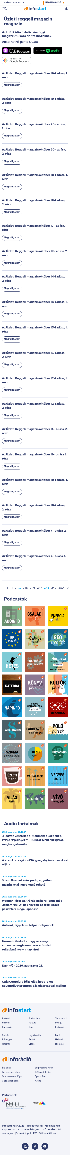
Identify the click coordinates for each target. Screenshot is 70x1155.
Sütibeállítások (47, 1133)
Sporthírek (40, 1076)
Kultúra (32, 1023)
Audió (32, 1039)
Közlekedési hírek (11, 1072)
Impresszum (9, 1129)
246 (32, 588)
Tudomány (34, 1018)
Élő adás (6, 1068)
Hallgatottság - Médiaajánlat (43, 1126)
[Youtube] (44, 1146)
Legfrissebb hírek (44, 1068)
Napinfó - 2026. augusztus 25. (22, 965)
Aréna (38, 1081)
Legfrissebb (35, 1035)
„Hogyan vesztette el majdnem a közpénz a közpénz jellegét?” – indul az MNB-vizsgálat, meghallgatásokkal (33, 840)
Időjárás (59, 1044)
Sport (31, 1027)
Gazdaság (7, 1027)
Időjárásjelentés (43, 1072)
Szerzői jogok (23, 1133)
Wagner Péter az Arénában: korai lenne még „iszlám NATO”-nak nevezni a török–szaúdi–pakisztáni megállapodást (32, 905)
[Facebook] (35, 1146)
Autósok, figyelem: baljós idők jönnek (28, 925)
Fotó (57, 1035)
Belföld (6, 1018)
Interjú (58, 1023)
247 (39, 588)
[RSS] (25, 1146)
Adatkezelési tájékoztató (32, 1129)
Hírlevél (59, 1039)
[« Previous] (8, 588)
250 (61, 588)
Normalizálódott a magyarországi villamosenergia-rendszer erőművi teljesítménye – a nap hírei (26, 945)
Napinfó (6, 1044)
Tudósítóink (61, 1018)
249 (53, 588)
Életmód (59, 1027)
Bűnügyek (7, 1039)
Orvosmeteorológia (12, 1076)
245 (25, 588)
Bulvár (5, 1035)
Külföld (6, 1023)
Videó (32, 1044)
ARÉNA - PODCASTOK (14, 3)
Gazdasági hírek (10, 1081)
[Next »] (67, 588)
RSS (35, 1133)
